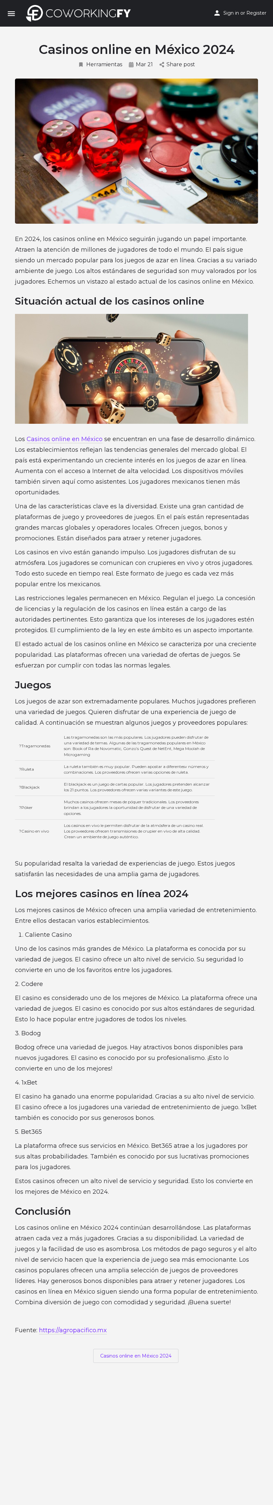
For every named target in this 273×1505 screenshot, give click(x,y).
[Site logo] (80, 13)
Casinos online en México (65, 439)
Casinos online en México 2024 (135, 1356)
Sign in (231, 13)
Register (256, 13)
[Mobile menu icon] (11, 13)
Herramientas (104, 64)
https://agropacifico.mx (73, 1330)
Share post (180, 64)
